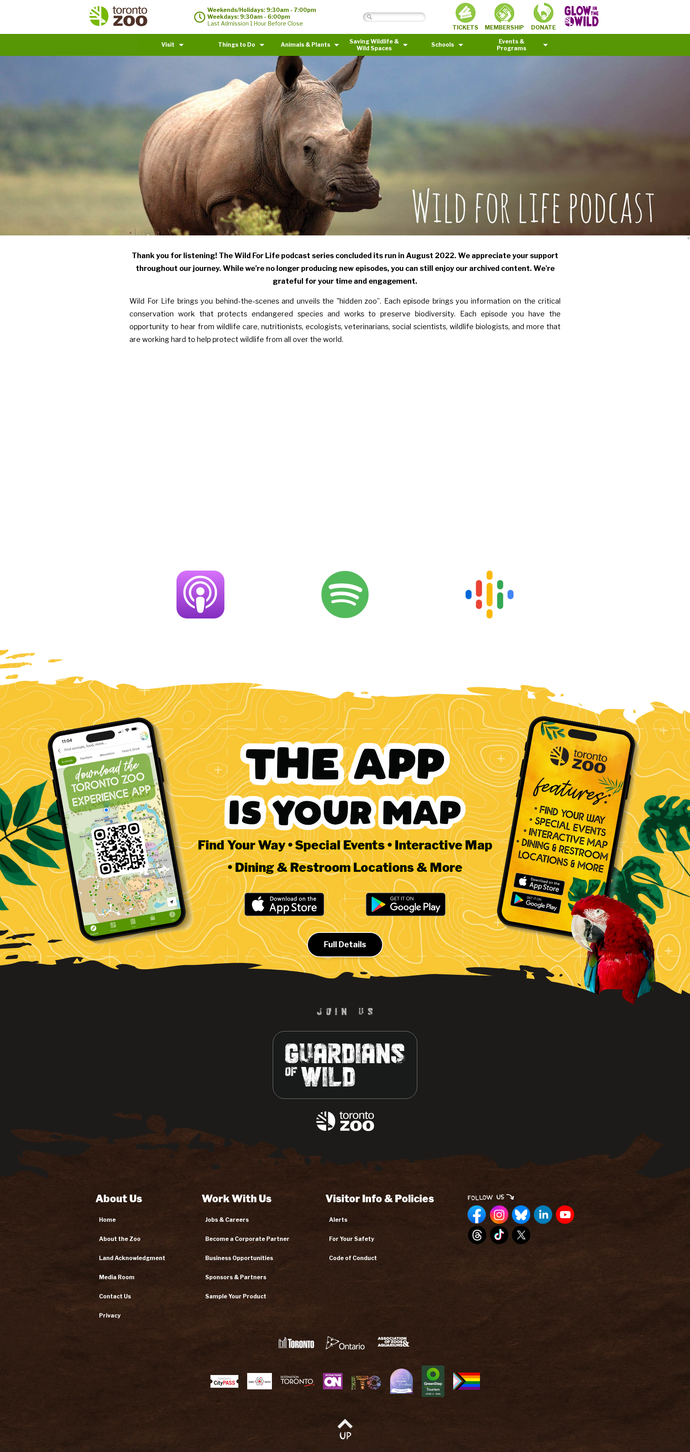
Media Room (117, 1277)
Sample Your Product (235, 1296)
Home (107, 1219)
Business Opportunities (239, 1257)
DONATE (543, 27)
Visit (167, 44)
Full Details (345, 944)
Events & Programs (511, 44)
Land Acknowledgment (132, 1257)
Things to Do (236, 44)
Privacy (110, 1315)
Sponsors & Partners (235, 1277)
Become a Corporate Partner (247, 1238)
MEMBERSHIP (504, 27)
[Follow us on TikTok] (499, 1235)
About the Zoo (120, 1238)
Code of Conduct (353, 1257)
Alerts (338, 1219)
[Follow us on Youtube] (565, 1215)
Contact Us (115, 1296)
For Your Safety (351, 1238)
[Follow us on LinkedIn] (543, 1215)
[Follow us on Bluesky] (521, 1215)
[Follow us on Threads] (477, 1235)
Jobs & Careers (227, 1219)
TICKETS (465, 27)
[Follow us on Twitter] (521, 1235)
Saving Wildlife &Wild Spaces (374, 44)
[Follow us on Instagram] (499, 1215)
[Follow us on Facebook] (477, 1215)
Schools (442, 44)
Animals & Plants (305, 44)
